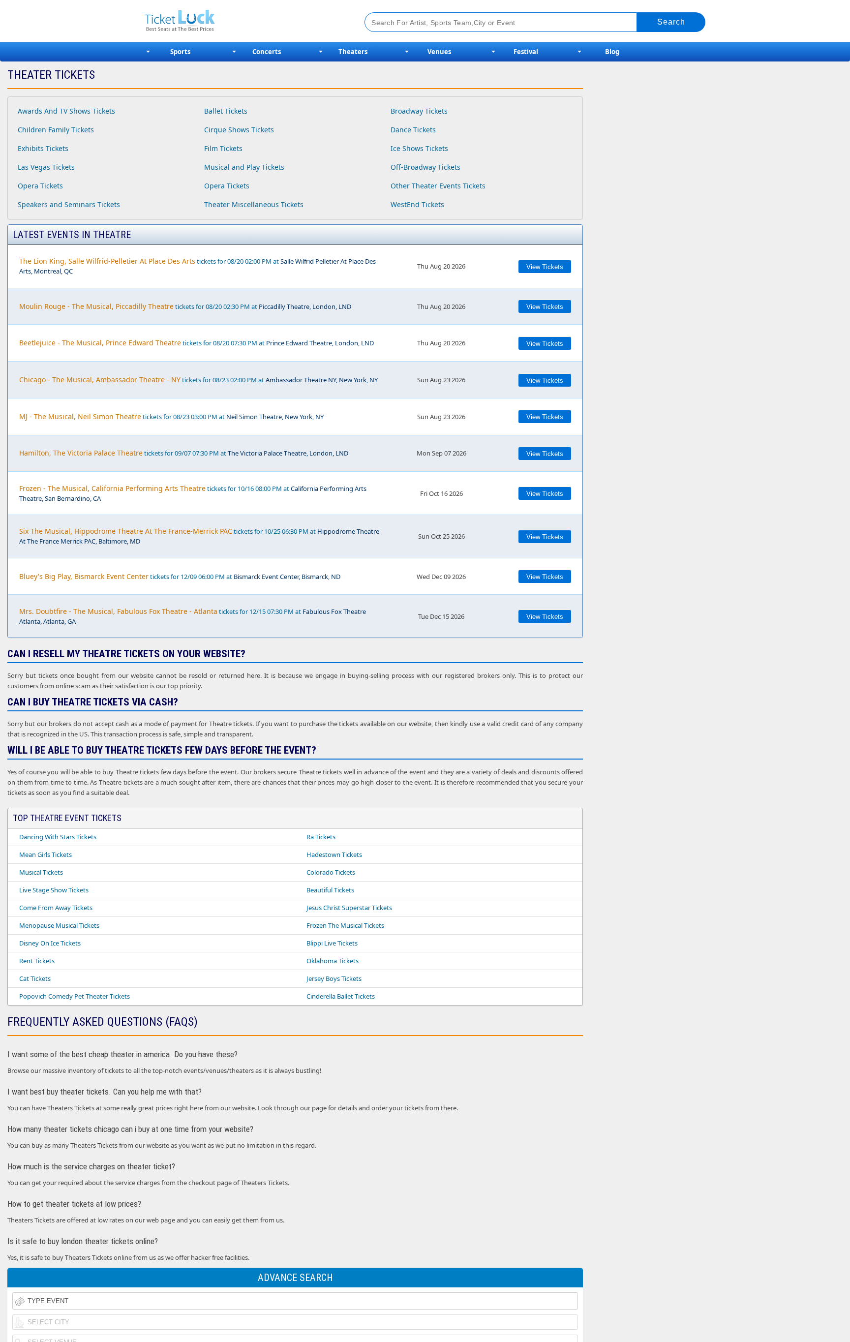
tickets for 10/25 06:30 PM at (199, 536)
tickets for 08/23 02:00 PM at (198, 379)
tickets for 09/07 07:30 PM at (183, 453)
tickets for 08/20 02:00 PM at (197, 265)
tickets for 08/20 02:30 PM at (185, 306)
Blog (612, 51)
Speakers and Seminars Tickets (69, 204)
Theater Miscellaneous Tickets (254, 204)
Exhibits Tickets (43, 148)
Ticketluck (243, 21)
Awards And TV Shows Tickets (66, 111)
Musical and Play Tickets (244, 167)
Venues (439, 51)
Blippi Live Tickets (332, 943)
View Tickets (544, 267)
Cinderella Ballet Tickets (340, 996)
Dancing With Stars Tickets (57, 836)
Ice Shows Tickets (419, 148)
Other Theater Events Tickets (438, 185)
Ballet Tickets (225, 111)
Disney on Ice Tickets (50, 943)
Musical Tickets (41, 872)
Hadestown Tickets (334, 854)
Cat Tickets (35, 978)
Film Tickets (223, 148)
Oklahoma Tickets (332, 960)
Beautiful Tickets (330, 889)
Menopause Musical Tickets (59, 925)
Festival (526, 51)
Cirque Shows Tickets (239, 129)
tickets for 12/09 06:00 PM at (179, 576)
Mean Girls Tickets (45, 854)
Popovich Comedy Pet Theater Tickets (74, 996)
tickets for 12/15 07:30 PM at (192, 616)
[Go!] (671, 22)
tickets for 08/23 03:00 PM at (171, 416)
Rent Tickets (37, 960)
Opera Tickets (40, 185)
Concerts (266, 51)
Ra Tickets (320, 836)
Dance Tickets (413, 129)
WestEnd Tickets (417, 204)
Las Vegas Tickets (46, 167)
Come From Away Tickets (55, 907)
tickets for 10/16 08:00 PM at (192, 493)
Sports (180, 51)
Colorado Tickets (330, 872)
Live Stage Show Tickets (54, 889)
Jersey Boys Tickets (334, 978)
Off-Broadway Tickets (425, 167)
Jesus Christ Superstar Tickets (349, 907)
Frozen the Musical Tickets (345, 925)
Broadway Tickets (419, 111)
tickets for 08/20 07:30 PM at (196, 342)
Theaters (352, 51)
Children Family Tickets (56, 129)
